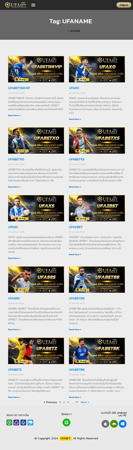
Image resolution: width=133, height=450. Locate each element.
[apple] (105, 424)
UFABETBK (77, 369)
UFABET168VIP (19, 87)
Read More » (14, 115)
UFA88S (14, 298)
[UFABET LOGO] (16, 5)
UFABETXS (77, 159)
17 (77, 402)
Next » (85, 402)
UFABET (65, 438)
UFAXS (13, 227)
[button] (33, 5)
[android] (114, 424)
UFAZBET (76, 227)
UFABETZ (15, 369)
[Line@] (66, 422)
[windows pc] (123, 424)
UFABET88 (77, 298)
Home (64, 31)
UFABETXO (16, 159)
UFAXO (74, 87)
